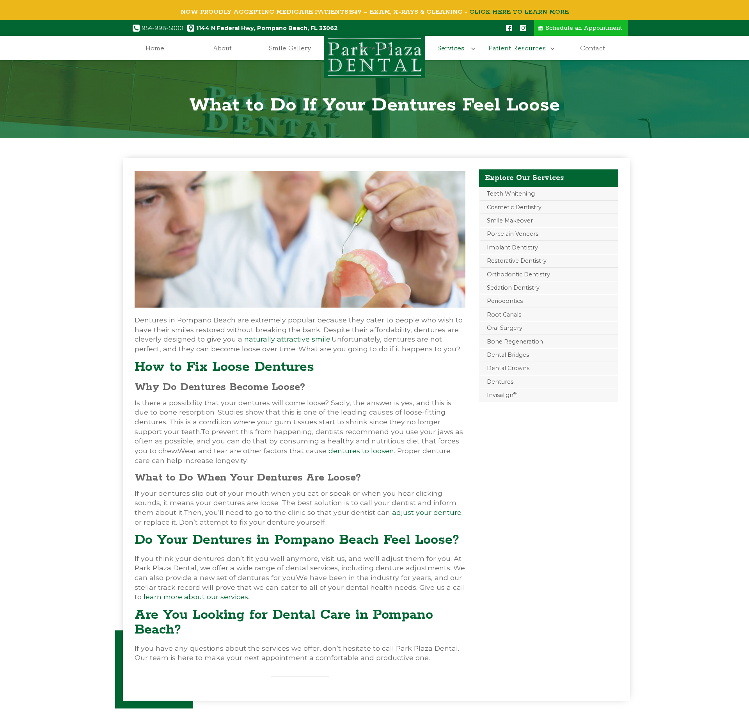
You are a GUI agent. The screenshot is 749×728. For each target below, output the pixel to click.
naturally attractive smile (287, 339)
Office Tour (374, 48)
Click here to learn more (519, 12)
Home (155, 48)
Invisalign (501, 395)
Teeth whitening (511, 193)
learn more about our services (196, 597)
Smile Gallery (290, 48)
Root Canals (504, 314)
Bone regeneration (515, 341)
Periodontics (505, 300)
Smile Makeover (510, 220)
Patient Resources (517, 48)
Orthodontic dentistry (518, 274)
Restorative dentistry (517, 260)
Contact (592, 48)
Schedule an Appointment (584, 28)
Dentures (500, 381)
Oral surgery (504, 327)
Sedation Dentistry (513, 287)
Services (450, 48)
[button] (453, 48)
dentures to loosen (361, 451)
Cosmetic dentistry (514, 207)
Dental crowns (508, 368)
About (222, 48)
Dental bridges (508, 354)
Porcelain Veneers (512, 233)
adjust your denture (426, 512)
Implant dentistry (512, 247)
